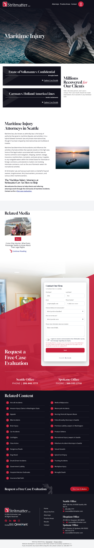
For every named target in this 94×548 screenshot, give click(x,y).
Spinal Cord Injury (61, 455)
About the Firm (49, 512)
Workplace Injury (60, 466)
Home (46, 508)
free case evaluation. (24, 191)
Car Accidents (15, 432)
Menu (81, 5)
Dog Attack (14, 455)
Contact (74, 4)
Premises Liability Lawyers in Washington (69, 426)
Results (46, 522)
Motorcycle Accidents (62, 408)
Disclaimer (49, 542)
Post (18, 239)
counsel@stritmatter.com (74, 511)
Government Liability (17, 466)
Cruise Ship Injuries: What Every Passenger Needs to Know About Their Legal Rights (18, 245)
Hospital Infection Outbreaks (20, 472)
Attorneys (55, 4)
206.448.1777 (30, 383)
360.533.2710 (74, 383)
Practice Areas (65, 4)
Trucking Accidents (61, 461)
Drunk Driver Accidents (18, 461)
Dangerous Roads (16, 449)
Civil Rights (14, 437)
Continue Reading (18, 251)
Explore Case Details (51, 80)
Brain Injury (14, 426)
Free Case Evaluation (80, 489)
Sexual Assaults (60, 449)
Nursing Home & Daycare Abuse (66, 414)
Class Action (14, 443)
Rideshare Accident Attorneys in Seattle (68, 443)
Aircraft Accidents (16, 403)
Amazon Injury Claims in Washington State (24, 408)
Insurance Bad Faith (17, 478)
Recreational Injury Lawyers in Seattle (67, 437)
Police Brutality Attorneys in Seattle (67, 420)
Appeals (13, 414)
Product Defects (60, 432)
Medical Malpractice (61, 403)
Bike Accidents (15, 420)
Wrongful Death (60, 472)
